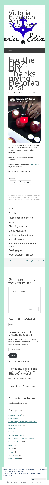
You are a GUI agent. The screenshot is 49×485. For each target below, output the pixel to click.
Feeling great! (16, 250)
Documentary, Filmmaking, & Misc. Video (22, 422)
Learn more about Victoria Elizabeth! (20, 333)
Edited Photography (15, 425)
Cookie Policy (7, 476)
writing (38, 199)
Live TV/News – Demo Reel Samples (21, 439)
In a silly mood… (17, 239)
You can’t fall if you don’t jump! (22, 245)
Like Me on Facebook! (22, 386)
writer (33, 199)
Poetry (10, 445)
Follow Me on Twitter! (22, 398)
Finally (12, 213)
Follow (13, 356)
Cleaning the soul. (18, 226)
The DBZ (27, 199)
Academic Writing (14, 415)
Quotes (11, 449)
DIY (19, 198)
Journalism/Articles (15, 435)
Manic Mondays (17, 230)
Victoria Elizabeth (14, 93)
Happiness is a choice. (21, 217)
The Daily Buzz (34, 165)
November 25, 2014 (28, 93)
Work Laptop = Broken (21, 254)
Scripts (11, 452)
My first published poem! (22, 235)
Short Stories (13, 455)
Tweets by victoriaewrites (17, 403)
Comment (32, 309)
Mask (11, 261)
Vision (11, 222)
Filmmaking (12, 429)
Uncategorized (13, 459)
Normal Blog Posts (15, 442)
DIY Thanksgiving (26, 198)
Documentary (13, 419)
